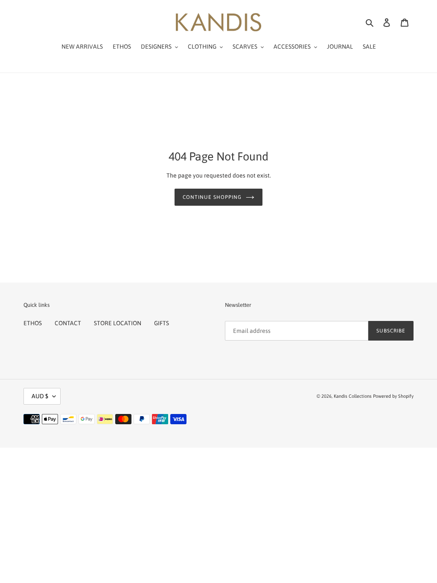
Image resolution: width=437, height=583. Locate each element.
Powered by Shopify (393, 396)
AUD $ (40, 396)
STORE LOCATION (117, 323)
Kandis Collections (353, 396)
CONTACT (68, 323)
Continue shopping (212, 197)
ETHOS (32, 323)
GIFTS (161, 323)
